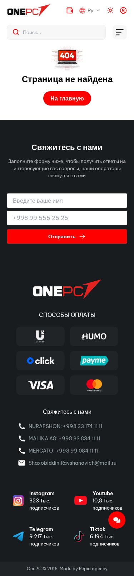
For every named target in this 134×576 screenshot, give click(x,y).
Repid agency (93, 568)
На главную (67, 98)
